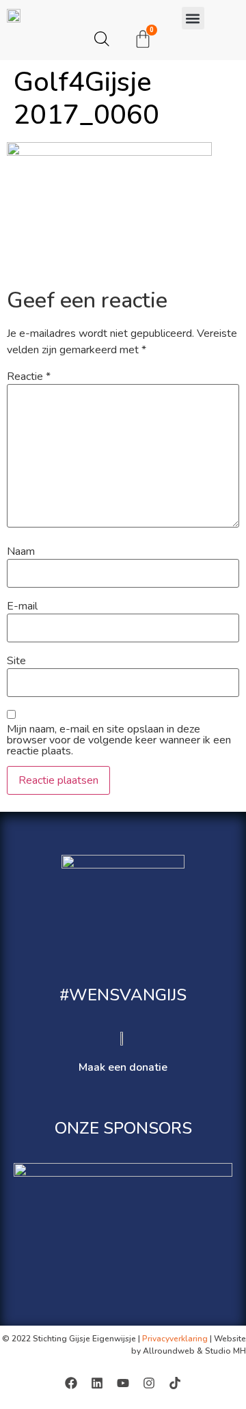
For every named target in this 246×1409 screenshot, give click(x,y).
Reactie (29, 376)
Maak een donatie (123, 1067)
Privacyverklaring (175, 1338)
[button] (193, 18)
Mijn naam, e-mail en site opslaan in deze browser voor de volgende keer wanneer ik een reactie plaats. (119, 740)
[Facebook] (71, 1383)
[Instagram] (149, 1383)
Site (16, 660)
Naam (21, 551)
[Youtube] (123, 1383)
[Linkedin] (97, 1383)
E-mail (22, 606)
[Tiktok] (175, 1383)
